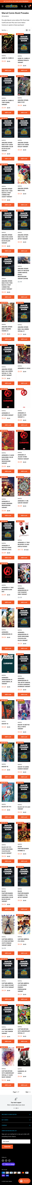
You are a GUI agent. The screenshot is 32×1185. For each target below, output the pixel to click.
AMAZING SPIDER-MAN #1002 (23, 189)
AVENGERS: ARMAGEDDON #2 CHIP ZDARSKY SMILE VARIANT (23, 591)
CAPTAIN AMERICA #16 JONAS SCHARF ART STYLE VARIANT (8, 985)
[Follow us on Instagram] (9, 1160)
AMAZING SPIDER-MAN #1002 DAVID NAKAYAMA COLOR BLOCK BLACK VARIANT (7, 239)
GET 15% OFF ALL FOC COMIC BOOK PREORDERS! (16, 1)
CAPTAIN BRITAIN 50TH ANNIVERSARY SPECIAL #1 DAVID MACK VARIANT (8, 1074)
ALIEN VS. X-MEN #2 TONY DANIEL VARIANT (8, 102)
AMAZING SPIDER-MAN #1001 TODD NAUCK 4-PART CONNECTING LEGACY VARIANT (7, 193)
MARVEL (4, 55)
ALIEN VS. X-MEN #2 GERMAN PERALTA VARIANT (24, 60)
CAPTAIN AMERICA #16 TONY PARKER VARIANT (7, 1031)
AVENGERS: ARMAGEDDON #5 (7, 633)
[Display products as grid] (26, 30)
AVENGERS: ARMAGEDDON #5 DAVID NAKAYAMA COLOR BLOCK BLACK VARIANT (23, 636)
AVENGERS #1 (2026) (24, 368)
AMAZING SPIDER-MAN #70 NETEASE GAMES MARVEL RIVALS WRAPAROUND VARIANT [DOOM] (23, 273)
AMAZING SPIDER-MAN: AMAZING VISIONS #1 (7, 329)
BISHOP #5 (5, 766)
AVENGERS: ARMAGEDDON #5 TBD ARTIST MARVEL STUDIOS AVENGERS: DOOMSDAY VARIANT (24, 682)
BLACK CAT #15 (6, 807)
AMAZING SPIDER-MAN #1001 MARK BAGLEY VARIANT (23, 144)
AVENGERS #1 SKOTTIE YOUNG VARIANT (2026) (6, 547)
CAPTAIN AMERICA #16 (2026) (23, 940)
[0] (29, 6)
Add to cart (8, 70)
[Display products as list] (29, 30)
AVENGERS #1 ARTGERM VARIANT (7, 414)
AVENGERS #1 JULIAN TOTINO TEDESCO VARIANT (23, 457)
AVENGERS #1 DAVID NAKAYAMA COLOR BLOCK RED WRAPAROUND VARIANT (8, 459)
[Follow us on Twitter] (6, 1160)
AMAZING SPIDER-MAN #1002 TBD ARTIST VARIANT (23, 237)
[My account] (25, 6)
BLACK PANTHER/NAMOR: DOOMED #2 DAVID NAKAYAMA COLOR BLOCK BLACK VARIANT (7, 896)
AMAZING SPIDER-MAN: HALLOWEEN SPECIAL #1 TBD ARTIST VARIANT (7, 372)
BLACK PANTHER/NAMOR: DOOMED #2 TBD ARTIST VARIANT (23, 894)
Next (27, 1092)
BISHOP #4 (5, 724)
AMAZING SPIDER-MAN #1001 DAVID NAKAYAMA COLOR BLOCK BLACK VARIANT (7, 146)
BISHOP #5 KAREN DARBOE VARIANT (23, 768)
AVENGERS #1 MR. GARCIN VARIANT (23, 502)
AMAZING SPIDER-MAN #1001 (23, 101)
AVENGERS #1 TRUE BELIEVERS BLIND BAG (7, 589)
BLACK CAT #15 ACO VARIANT (24, 808)
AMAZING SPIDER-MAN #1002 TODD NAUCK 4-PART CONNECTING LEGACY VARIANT (7, 285)
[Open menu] (2, 6)
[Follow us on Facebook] (3, 1160)
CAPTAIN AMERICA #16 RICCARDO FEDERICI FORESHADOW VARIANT (23, 987)
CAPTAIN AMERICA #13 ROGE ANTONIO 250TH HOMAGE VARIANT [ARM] (7, 942)
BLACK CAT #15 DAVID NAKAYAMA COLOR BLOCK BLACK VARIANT (7, 850)
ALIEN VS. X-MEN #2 (8, 58)
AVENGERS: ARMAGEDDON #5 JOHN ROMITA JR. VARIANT (7, 680)
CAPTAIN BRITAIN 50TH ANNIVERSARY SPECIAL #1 (24, 1031)
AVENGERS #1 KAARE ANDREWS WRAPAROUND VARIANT (7, 504)
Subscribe (7, 1146)
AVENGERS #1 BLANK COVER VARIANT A (22, 415)
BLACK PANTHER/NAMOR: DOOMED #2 (23, 848)
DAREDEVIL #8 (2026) (22, 1072)
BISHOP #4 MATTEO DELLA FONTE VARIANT (24, 727)
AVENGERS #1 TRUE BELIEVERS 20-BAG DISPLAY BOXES (24, 544)
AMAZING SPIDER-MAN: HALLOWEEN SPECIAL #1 (23, 329)
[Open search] (22, 6)
